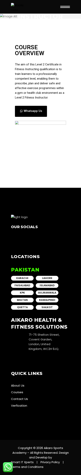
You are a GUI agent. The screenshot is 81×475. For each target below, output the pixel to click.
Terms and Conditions (27, 467)
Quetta (22, 307)
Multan (22, 300)
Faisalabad (22, 285)
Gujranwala (47, 293)
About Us (17, 385)
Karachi (22, 278)
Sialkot (47, 307)
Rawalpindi (47, 300)
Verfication (19, 405)
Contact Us (19, 399)
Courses (17, 392)
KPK (22, 293)
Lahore (47, 278)
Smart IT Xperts (22, 462)
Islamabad (47, 285)
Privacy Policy (50, 462)
